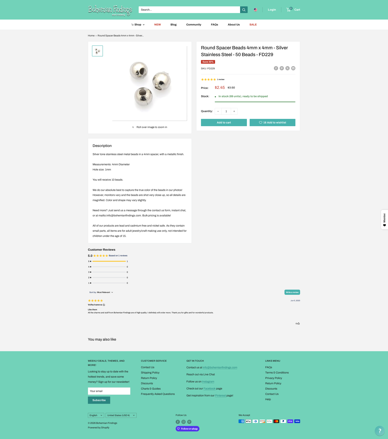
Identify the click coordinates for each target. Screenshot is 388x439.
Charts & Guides (151, 388)
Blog (174, 24)
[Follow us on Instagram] (183, 421)
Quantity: (207, 111)
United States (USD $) (118, 415)
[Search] (244, 9)
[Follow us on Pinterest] (189, 421)
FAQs (214, 24)
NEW (157, 24)
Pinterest (220, 395)
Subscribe (99, 400)
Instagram (208, 381)
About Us (234, 24)
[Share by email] (293, 68)
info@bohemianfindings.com (220, 367)
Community (193, 24)
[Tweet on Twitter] (287, 68)
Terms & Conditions (277, 372)
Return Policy (149, 378)
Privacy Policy (273, 378)
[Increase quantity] (234, 111)
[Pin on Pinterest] (282, 68)
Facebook (210, 388)
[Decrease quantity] (218, 111)
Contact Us (147, 367)
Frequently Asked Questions (158, 393)
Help (268, 399)
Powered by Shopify (98, 427)
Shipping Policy (150, 372)
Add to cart (224, 122)
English (93, 415)
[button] (380, 431)
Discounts (147, 383)
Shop (137, 24)
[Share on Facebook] (276, 68)
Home (91, 35)
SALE (253, 24)
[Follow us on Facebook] (178, 421)
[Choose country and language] (255, 10)
